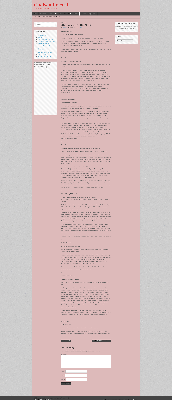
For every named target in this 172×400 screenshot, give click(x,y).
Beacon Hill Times (43, 35)
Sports (76, 14)
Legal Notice (92, 14)
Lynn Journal (41, 48)
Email (63, 375)
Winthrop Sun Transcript (44, 56)
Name (63, 371)
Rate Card (37, 16)
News (50, 14)
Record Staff (65, 27)
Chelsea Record (51, 5)
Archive (83, 14)
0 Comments (79, 27)
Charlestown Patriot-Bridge (45, 39)
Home (35, 14)
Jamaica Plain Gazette (44, 45)
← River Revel (66, 341)
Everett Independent (43, 43)
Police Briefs (67, 14)
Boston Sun (41, 37)
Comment (64, 354)
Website (63, 379)
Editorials (43, 14)
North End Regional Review (45, 52)
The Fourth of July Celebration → (101, 341)
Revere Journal (42, 54)
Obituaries (58, 14)
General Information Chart (51, 16)
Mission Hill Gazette (43, 50)
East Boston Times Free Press (46, 41)
